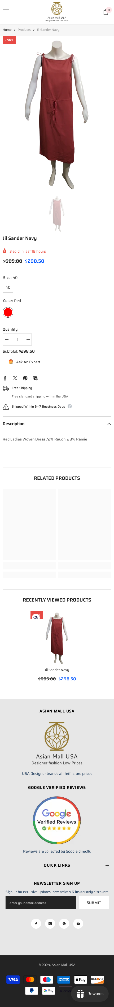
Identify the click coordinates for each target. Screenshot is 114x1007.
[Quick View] (36, 618)
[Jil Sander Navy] (57, 637)
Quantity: (10, 329)
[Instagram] (50, 924)
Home (7, 29)
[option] (57, 112)
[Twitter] (15, 378)
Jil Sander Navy (57, 670)
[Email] (35, 378)
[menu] (6, 12)
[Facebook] (5, 378)
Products (24, 29)
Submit (94, 903)
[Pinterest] (25, 378)
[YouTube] (78, 924)
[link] (29, 565)
